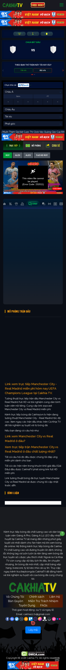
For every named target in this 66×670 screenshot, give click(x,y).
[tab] (13, 145)
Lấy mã (33, 629)
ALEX (17, 155)
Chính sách (36, 596)
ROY (8, 155)
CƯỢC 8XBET (37, 5)
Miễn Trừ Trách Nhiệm (43, 601)
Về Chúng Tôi (15, 596)
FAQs (43, 605)
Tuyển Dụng (27, 605)
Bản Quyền (15, 601)
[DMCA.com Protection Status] (33, 653)
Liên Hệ (54, 596)
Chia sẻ (56, 145)
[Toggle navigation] (61, 5)
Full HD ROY (42, 155)
